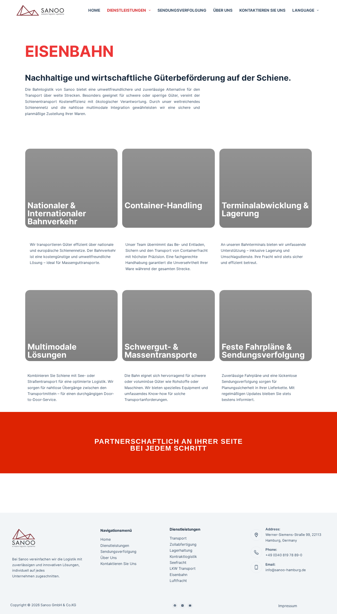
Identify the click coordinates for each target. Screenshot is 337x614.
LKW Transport (183, 568)
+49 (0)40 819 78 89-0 (283, 555)
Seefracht (178, 562)
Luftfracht (178, 580)
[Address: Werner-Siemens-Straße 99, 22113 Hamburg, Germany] (256, 535)
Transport (178, 538)
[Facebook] (175, 606)
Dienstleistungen (126, 10)
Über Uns (222, 10)
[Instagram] (182, 606)
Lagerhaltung (181, 550)
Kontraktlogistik (183, 556)
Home (94, 10)
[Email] (190, 606)
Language (303, 10)
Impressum (287, 605)
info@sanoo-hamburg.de (285, 570)
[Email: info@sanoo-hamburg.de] (256, 567)
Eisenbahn (178, 574)
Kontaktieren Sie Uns (262, 10)
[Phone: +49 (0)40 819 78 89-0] (256, 552)
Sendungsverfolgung (181, 10)
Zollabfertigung (183, 544)
